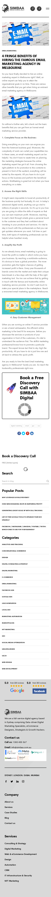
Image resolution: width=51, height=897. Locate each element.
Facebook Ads (8, 590)
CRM (7, 870)
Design (5, 557)
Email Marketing (9, 51)
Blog (7, 817)
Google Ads (7, 597)
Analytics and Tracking (12, 544)
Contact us (10, 823)
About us (9, 801)
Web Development (9, 669)
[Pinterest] (27, 433)
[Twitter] (23, 433)
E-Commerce (7, 577)
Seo (3, 636)
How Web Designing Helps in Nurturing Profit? (22, 504)
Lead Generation (9, 603)
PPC (33, 426)
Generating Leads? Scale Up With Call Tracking (22, 510)
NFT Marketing (8, 629)
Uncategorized (8, 649)
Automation (10, 864)
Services (8, 807)
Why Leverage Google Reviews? (15, 497)
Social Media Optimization (13, 642)
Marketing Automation (12, 616)
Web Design (7, 662)
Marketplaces (8, 623)
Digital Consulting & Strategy (15, 564)
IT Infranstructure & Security (18, 875)
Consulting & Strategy (15, 843)
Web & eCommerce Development (21, 854)
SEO (39, 426)
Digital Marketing (16, 426)
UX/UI (4, 656)
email (27, 426)
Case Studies (11, 812)
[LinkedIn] (31, 433)
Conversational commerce (14, 551)
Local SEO (6, 610)
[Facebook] (19, 433)
